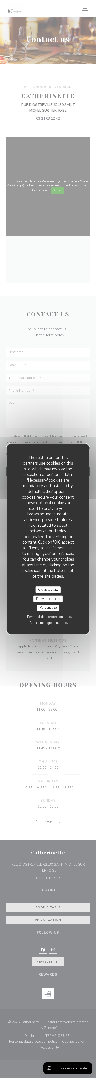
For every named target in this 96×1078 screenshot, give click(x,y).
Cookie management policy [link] (48, 622)
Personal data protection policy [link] (49, 616)
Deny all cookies (48, 598)
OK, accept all (48, 589)
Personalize (48, 608)
